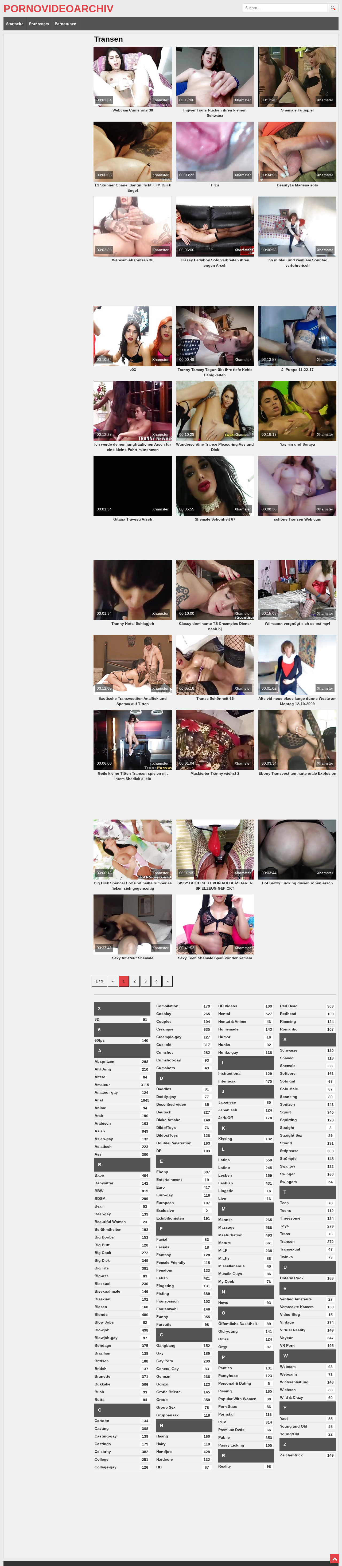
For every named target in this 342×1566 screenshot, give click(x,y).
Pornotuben (65, 24)
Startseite (15, 24)
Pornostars (39, 24)
